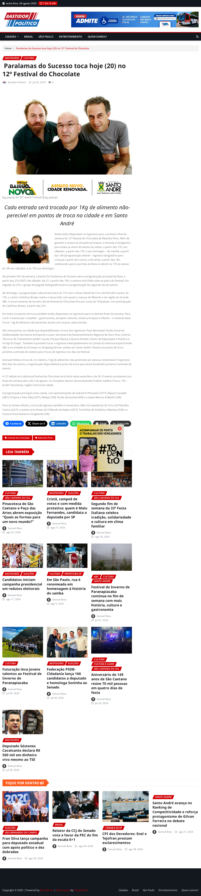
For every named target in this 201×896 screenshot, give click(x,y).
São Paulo (46, 36)
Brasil (28, 36)
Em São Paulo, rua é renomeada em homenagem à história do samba (66, 586)
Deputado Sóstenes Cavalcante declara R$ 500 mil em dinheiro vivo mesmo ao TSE (21, 752)
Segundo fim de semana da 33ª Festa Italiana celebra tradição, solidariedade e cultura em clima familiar (111, 514)
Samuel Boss (15, 528)
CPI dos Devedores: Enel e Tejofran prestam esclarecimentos (124, 838)
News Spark (63, 890)
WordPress (46, 890)
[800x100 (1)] (67, 187)
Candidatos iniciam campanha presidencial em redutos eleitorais (22, 584)
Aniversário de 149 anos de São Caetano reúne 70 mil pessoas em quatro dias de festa (109, 683)
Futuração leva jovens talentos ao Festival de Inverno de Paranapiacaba (22, 676)
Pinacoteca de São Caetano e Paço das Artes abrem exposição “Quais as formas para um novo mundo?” (22, 512)
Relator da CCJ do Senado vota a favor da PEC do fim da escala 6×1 (75, 835)
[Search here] (197, 36)
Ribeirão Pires (45, 437)
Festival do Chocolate (19, 437)
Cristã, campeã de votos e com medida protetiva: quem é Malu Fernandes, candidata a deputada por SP (67, 508)
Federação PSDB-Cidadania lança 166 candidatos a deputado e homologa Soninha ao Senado (67, 678)
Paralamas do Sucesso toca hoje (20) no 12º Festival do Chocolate (52, 48)
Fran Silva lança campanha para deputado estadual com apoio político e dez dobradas (25, 845)
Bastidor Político (17, 82)
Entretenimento (70, 36)
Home (8, 48)
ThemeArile (80, 890)
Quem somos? (97, 36)
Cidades (11, 36)
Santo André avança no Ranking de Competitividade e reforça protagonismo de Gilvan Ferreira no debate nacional (175, 814)
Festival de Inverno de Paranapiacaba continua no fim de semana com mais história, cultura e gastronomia (110, 598)
